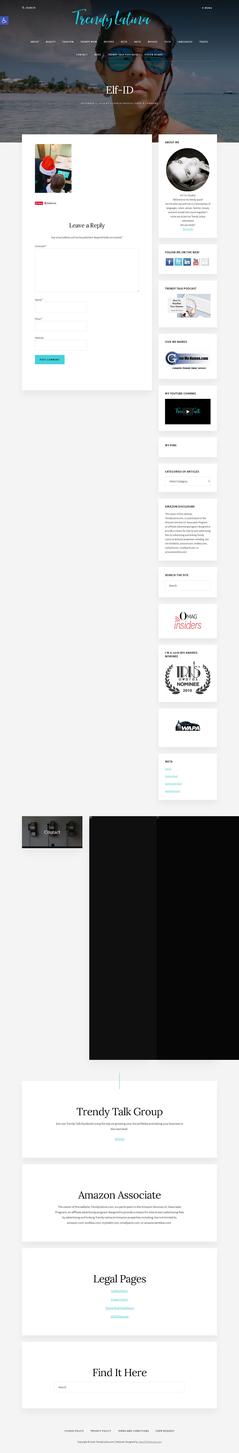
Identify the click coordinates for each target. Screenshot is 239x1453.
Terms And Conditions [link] (119, 1308)
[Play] (187, 412)
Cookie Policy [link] (119, 1290)
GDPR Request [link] (119, 1316)
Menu (208, 8)
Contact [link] (52, 832)
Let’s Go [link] (119, 1138)
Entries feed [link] (171, 776)
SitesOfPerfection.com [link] (150, 1442)
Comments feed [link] (173, 784)
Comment (41, 246)
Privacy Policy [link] (119, 1299)
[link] (4, 20)
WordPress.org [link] (172, 791)
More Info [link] (188, 229)
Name (39, 300)
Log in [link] (168, 769)
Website (39, 338)
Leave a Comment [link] (146, 103)
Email (38, 319)
